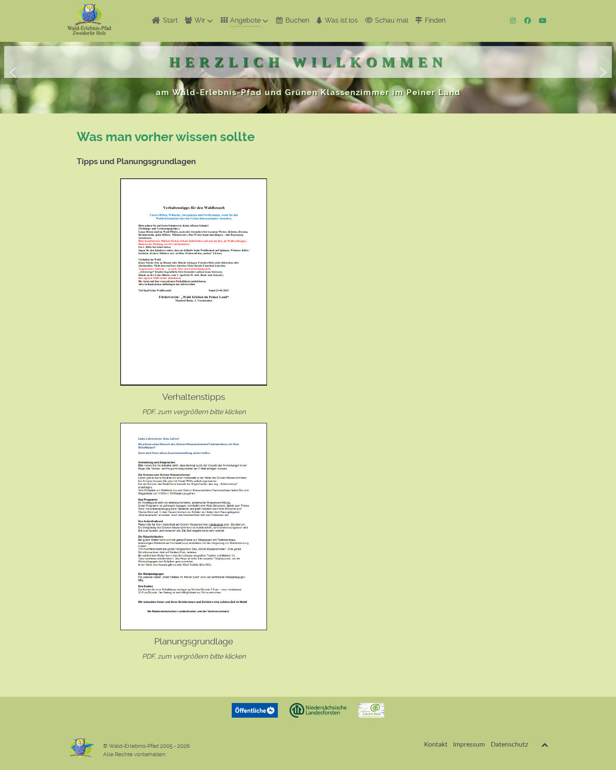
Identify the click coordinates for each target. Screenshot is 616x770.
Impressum (469, 744)
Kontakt (436, 744)
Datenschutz (509, 744)
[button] (13, 72)
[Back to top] (545, 745)
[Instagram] (513, 20)
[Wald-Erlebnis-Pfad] (89, 19)
